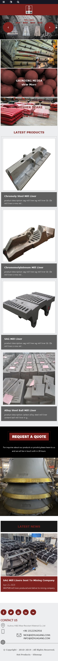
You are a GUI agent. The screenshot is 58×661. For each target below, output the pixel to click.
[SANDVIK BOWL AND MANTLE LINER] (29, 487)
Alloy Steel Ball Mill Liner (20, 410)
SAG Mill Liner (13, 339)
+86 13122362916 (32, 630)
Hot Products (23, 654)
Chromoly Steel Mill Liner (20, 196)
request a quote (29, 436)
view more (29, 55)
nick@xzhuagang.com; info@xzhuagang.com (32, 636)
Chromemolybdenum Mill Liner (23, 267)
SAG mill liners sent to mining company (28, 580)
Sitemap (37, 654)
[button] (8, 27)
